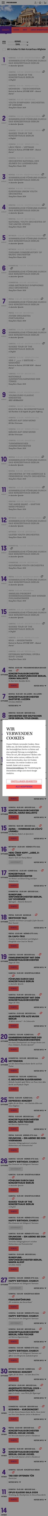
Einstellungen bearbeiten (24, 781)
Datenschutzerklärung (15, 768)
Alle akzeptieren (24, 786)
